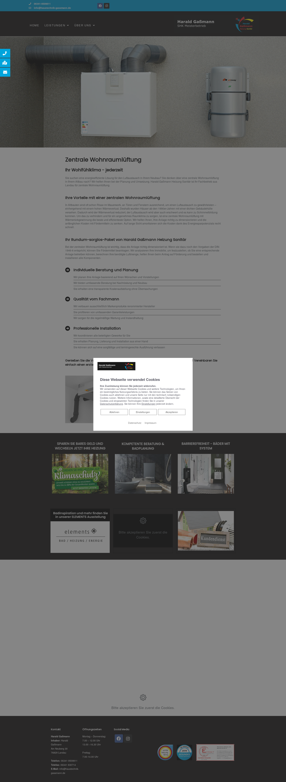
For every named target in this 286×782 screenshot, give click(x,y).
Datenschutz (134, 422)
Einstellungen (143, 412)
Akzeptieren (172, 412)
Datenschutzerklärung (111, 403)
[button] (5, 53)
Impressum (150, 422)
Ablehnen (114, 412)
